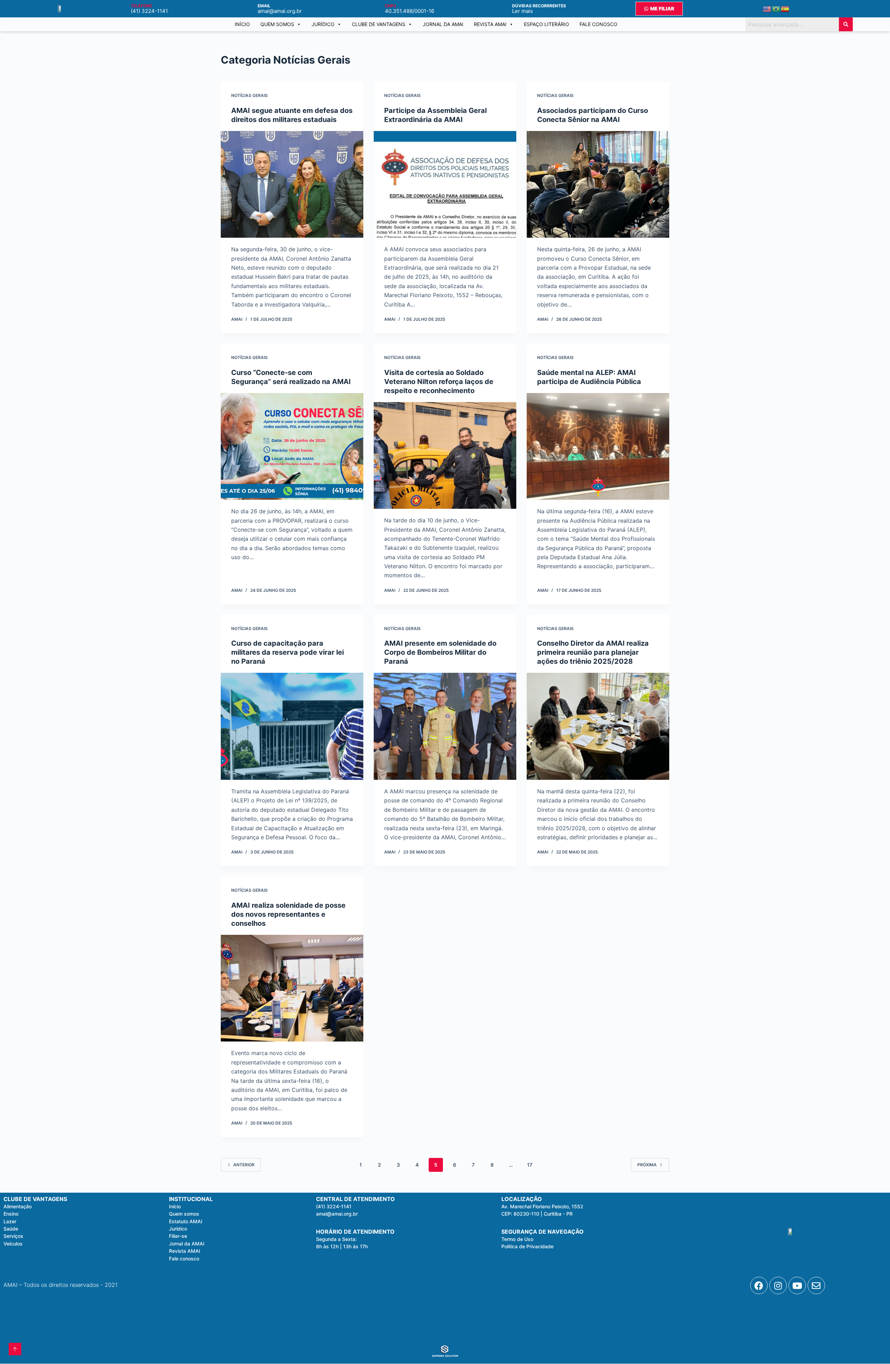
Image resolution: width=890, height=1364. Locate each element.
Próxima (647, 1164)
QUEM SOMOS (277, 24)
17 (529, 1165)
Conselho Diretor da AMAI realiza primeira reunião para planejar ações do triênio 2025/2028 (593, 652)
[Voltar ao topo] (15, 1349)
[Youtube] (797, 1285)
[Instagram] (778, 1285)
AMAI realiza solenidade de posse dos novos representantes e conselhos (288, 914)
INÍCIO (242, 24)
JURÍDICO (323, 24)
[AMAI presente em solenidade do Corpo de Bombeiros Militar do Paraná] (445, 726)
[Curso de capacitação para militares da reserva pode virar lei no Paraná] (292, 726)
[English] (767, 8)
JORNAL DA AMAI (443, 24)
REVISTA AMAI (490, 24)
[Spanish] (785, 8)
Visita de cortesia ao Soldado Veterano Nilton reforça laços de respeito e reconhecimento (438, 381)
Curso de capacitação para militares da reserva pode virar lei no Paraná (287, 652)
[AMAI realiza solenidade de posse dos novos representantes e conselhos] (292, 988)
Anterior (243, 1164)
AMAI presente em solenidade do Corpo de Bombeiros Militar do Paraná (440, 652)
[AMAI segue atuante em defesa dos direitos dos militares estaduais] (292, 184)
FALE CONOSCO (598, 24)
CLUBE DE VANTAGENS (378, 24)
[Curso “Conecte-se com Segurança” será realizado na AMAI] (292, 446)
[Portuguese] (776, 8)
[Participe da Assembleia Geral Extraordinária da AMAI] (445, 184)
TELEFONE (141, 5)
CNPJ (390, 5)
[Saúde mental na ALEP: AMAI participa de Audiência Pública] (598, 446)
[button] (336, 1239)
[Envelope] (816, 1285)
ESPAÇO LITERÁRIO (546, 24)
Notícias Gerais (249, 95)
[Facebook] (759, 1285)
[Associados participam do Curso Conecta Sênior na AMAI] (598, 184)
